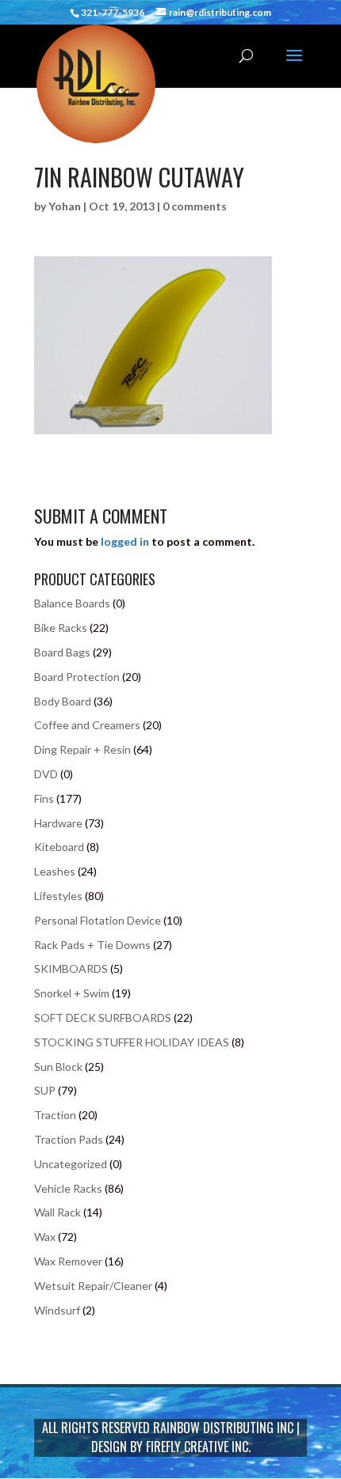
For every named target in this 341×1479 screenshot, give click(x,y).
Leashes (54, 871)
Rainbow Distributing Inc (223, 1427)
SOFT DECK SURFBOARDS (102, 1017)
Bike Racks (60, 627)
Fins (44, 798)
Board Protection (77, 676)
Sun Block (58, 1066)
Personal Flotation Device (97, 920)
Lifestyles (58, 895)
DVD (46, 774)
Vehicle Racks (68, 1188)
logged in (125, 541)
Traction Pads (68, 1139)
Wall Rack (57, 1212)
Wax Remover (68, 1261)
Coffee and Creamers (87, 725)
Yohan (64, 206)
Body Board (62, 701)
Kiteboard (59, 846)
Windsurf (57, 1310)
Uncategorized (70, 1164)
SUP (45, 1090)
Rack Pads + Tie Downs (92, 944)
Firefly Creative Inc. (198, 1446)
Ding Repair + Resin (82, 749)
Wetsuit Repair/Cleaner (93, 1285)
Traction (55, 1115)
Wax (45, 1236)
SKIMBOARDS (71, 968)
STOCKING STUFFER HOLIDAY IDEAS (131, 1042)
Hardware (58, 823)
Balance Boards (72, 603)
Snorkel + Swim (71, 993)
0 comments (195, 206)
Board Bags (62, 652)
